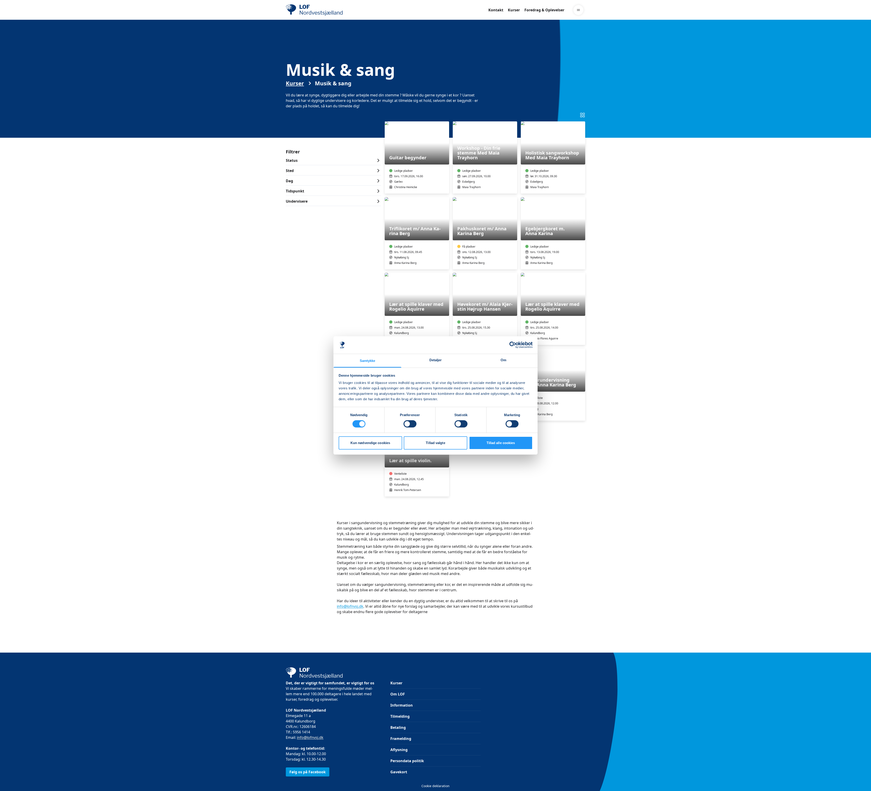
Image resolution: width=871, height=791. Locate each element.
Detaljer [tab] (435, 360)
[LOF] (319, 10)
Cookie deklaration (435, 786)
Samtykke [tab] (367, 361)
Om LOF (397, 694)
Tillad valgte (435, 443)
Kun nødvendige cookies (370, 443)
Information (401, 705)
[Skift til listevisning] (582, 115)
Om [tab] (503, 360)
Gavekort (398, 771)
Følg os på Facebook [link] (307, 771)
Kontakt (495, 9)
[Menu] (578, 10)
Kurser (514, 9)
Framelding (400, 738)
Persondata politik (407, 760)
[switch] (410, 423)
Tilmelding (400, 716)
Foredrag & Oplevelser (544, 9)
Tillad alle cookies (501, 443)
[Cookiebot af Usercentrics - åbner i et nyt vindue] (513, 344)
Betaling (398, 727)
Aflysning (399, 749)
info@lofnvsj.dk (350, 606)
